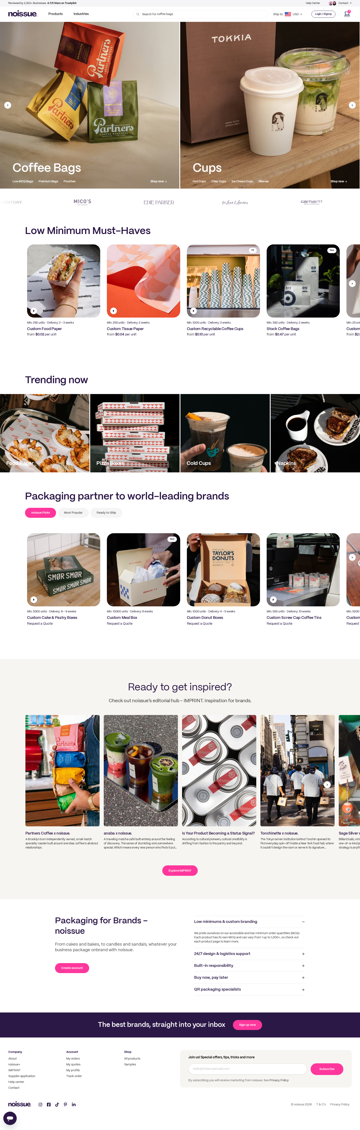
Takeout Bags (202, 181)
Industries (81, 14)
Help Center (313, 3)
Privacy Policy (279, 1080)
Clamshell (40, 181)
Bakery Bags (243, 181)
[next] (352, 105)
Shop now (157, 181)
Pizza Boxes (20, 181)
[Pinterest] (65, 1104)
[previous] (7, 105)
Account (72, 1052)
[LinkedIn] (74, 1104)
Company (15, 1052)
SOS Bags (223, 181)
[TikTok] (57, 1104)
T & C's (321, 1104)
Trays (56, 181)
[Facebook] (49, 1104)
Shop (127, 1052)
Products (55, 14)
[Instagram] (40, 1104)
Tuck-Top (71, 181)
